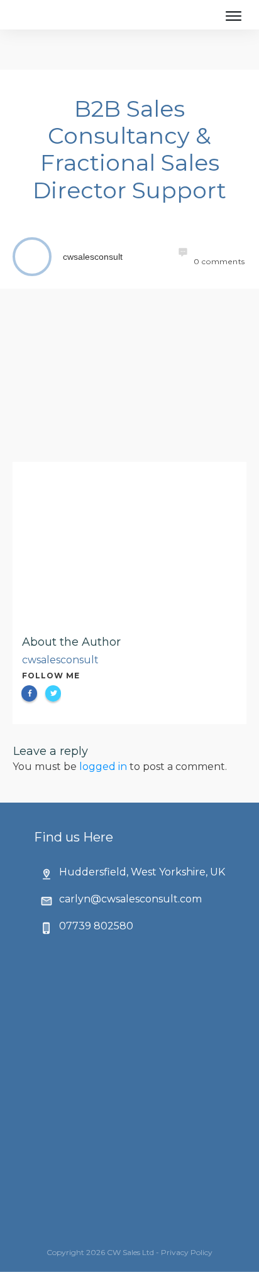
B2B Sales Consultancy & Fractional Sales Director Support (129, 149)
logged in (103, 766)
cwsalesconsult (60, 660)
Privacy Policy (186, 1252)
